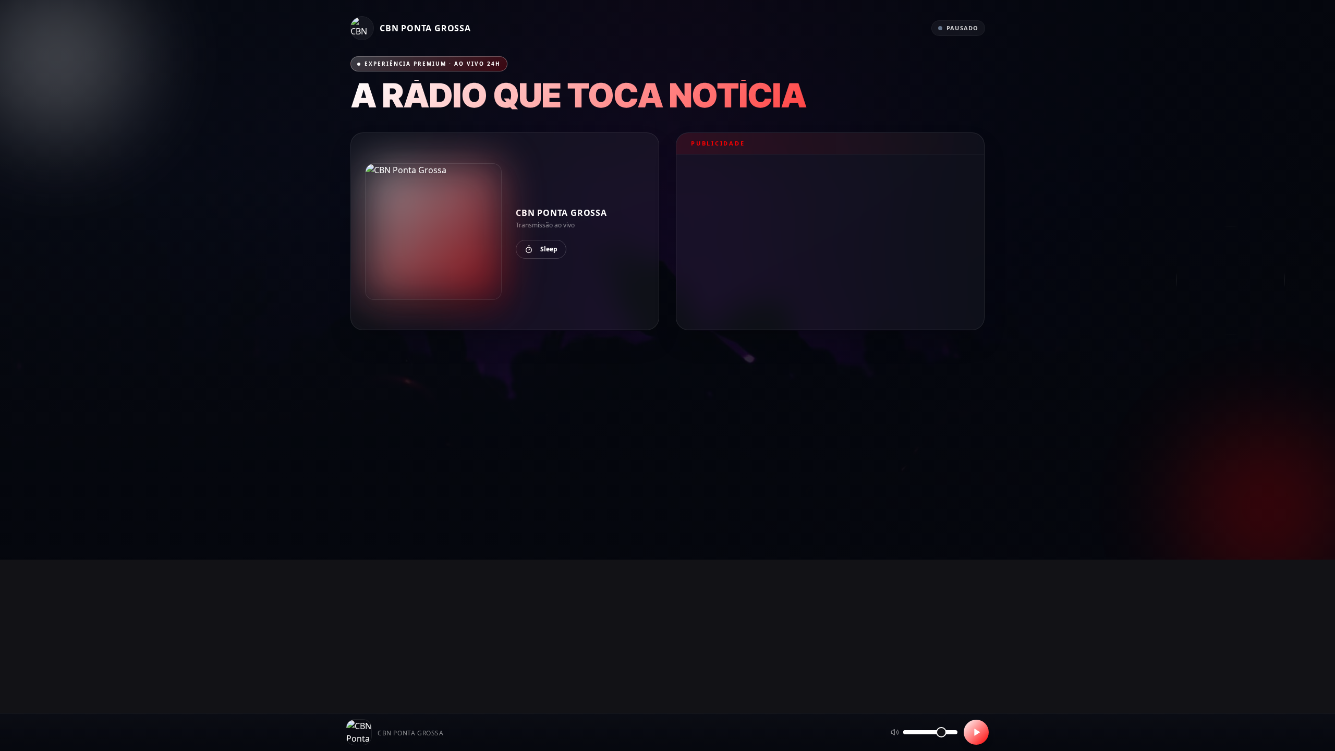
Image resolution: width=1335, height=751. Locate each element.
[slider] (941, 732)
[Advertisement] (830, 242)
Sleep (548, 249)
